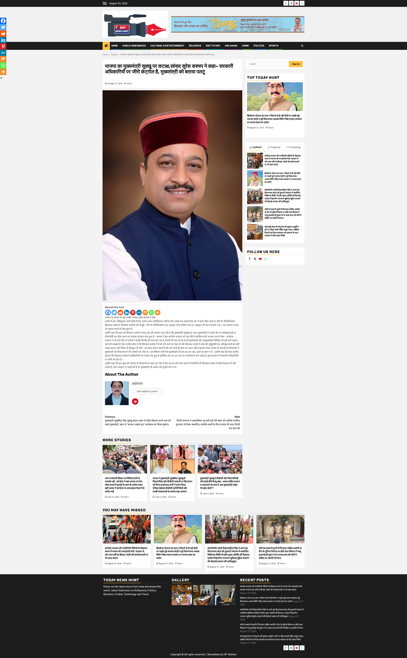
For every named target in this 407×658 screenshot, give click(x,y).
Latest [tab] (257, 147)
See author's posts (147, 391)
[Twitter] (114, 312)
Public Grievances (134, 45)
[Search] (302, 46)
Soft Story (213, 45)
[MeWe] (139, 312)
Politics (259, 45)
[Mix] (145, 312)
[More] (157, 312)
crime (245, 45)
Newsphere (213, 654)
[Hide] (1, 78)
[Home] (106, 46)
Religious (195, 45)
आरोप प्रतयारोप (231, 45)
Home (114, 45)
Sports (273, 45)
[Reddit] (120, 312)
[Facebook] (108, 312)
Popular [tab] (275, 147)
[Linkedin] (126, 312)
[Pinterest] (133, 312)
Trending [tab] (294, 147)
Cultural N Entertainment (167, 45)
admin (129, 83)
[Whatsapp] (151, 312)
